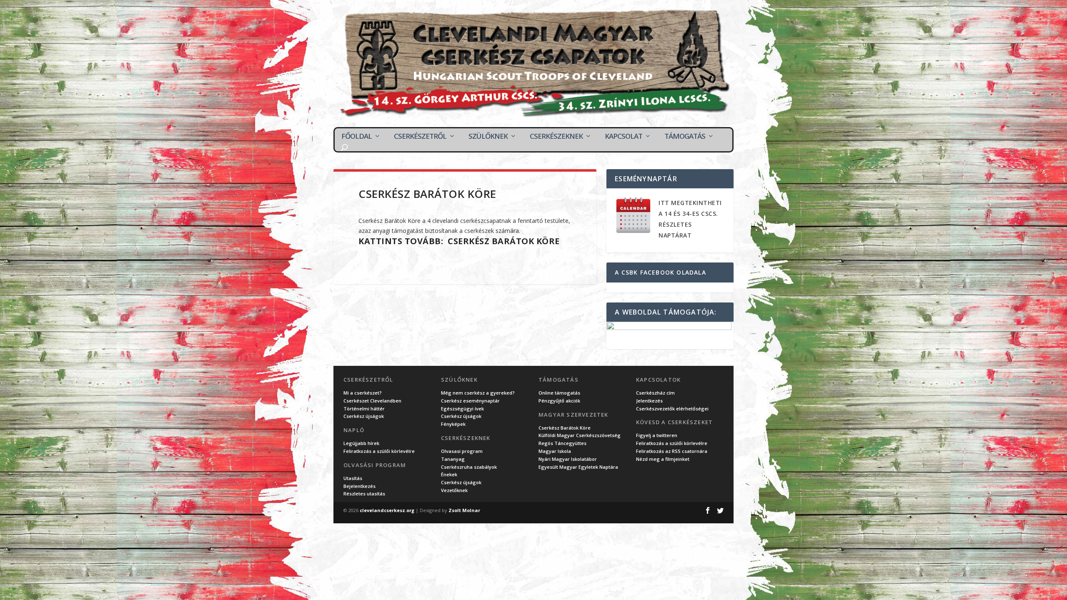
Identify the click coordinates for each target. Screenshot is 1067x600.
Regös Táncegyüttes (562, 443)
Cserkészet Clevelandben (372, 401)
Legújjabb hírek (361, 443)
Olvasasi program (462, 451)
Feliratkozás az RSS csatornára (671, 451)
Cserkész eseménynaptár (470, 401)
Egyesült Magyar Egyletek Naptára (578, 467)
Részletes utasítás (364, 493)
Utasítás (352, 478)
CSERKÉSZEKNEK (556, 136)
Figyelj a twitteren (656, 435)
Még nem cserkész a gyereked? (478, 393)
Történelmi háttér (364, 408)
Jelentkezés (649, 401)
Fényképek (453, 424)
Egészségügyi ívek (462, 408)
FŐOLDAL (356, 136)
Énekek (449, 474)
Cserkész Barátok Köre (504, 241)
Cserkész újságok (363, 416)
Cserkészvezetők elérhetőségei (672, 408)
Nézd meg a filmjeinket (662, 459)
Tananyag (453, 459)
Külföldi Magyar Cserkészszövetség (580, 435)
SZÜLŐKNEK (488, 136)
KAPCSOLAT (623, 136)
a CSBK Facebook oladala (660, 272)
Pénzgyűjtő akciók (559, 401)
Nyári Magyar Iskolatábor (568, 459)
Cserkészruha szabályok (469, 467)
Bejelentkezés (359, 486)
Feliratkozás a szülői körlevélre (379, 451)
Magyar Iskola (555, 451)
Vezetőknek (454, 490)
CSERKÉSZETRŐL (420, 136)
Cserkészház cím (655, 393)
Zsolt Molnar (464, 510)
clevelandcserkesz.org (387, 510)
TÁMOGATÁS (684, 136)
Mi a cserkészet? (362, 393)
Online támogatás (559, 393)
